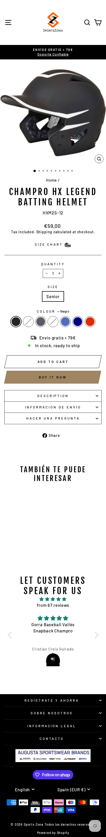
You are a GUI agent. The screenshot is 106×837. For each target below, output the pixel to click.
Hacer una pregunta (53, 418)
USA (28, 321)
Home (51, 180)
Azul (65, 321)
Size (53, 287)
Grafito (41, 321)
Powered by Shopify (53, 833)
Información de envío (53, 407)
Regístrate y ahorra (51, 700)
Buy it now (53, 377)
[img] (53, 599)
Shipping (44, 232)
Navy (78, 321)
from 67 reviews (53, 605)
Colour (53, 311)
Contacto (52, 739)
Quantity (53, 264)
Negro (16, 321)
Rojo (90, 321)
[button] (10, 635)
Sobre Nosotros (52, 713)
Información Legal (51, 726)
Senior (53, 296)
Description (53, 396)
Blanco (53, 321)
